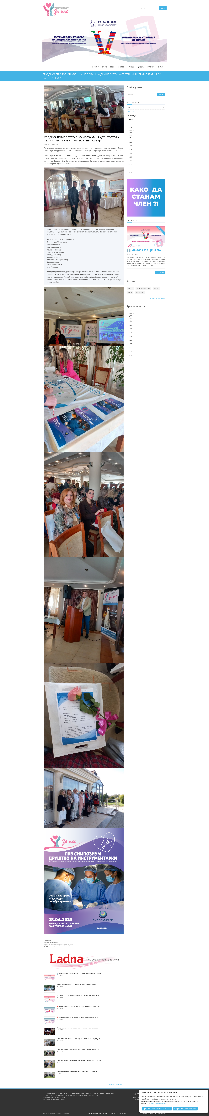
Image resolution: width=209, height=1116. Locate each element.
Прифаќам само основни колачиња (156, 1109)
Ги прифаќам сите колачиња (185, 1109)
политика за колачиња (159, 1104)
